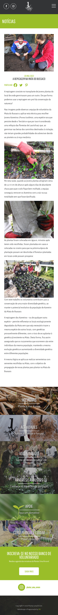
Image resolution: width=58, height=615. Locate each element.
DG (40, 609)
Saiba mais (29, 571)
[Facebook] (15, 85)
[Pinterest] (26, 85)
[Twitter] (20, 85)
